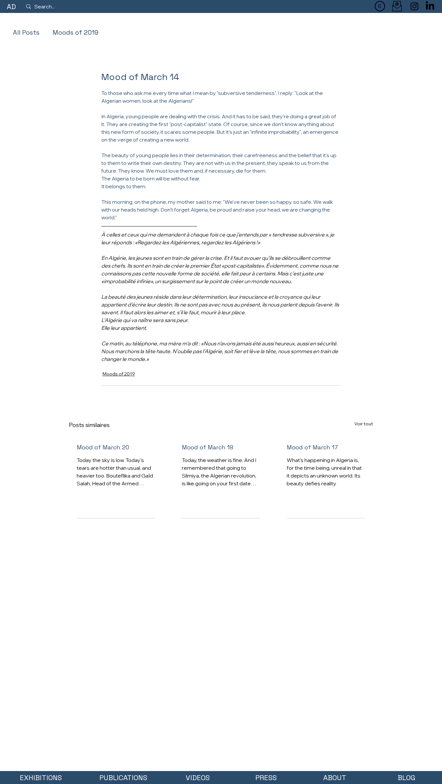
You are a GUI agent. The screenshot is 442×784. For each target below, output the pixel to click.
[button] (380, 6)
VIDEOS (198, 777)
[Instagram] (414, 6)
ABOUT (334, 777)
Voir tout (363, 424)
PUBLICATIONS (123, 777)
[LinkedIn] (430, 6)
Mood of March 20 (103, 447)
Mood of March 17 (312, 447)
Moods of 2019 (75, 32)
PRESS (266, 777)
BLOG (406, 777)
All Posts (26, 32)
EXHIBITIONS (41, 777)
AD (11, 6)
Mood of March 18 (207, 447)
